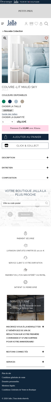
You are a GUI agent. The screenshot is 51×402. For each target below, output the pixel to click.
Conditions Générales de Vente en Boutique (19, 390)
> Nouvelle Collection (12, 31)
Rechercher (25, 214)
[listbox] (8, 122)
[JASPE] (5, 101)
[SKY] (17, 101)
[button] (46, 59)
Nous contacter (16, 313)
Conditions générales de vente (13, 377)
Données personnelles (10, 381)
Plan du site (6, 373)
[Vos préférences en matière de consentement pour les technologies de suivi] (46, 397)
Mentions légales (8, 386)
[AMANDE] (23, 101)
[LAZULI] (11, 101)
